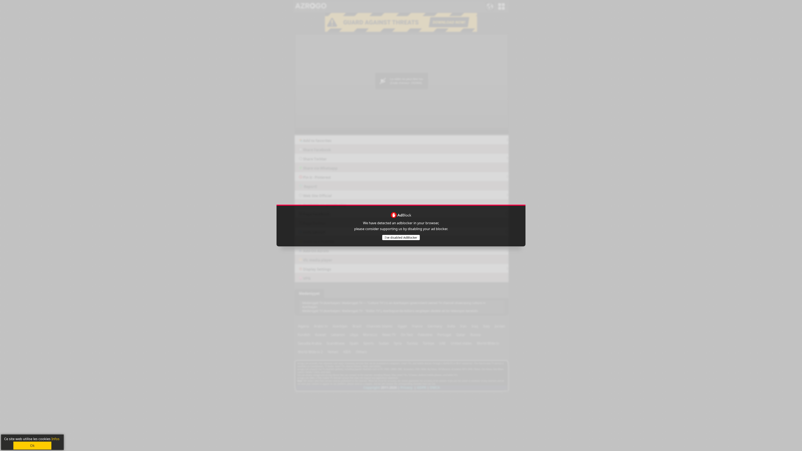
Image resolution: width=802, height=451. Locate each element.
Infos (55, 439)
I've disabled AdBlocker (401, 237)
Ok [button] (32, 445)
